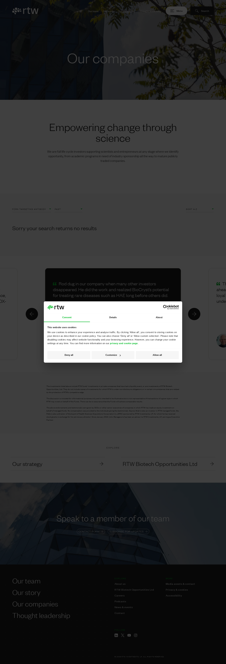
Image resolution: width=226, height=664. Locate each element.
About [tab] (159, 317)
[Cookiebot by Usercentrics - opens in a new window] (165, 307)
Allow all (157, 355)
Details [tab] (113, 317)
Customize (111, 355)
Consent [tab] (66, 317)
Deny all (69, 355)
